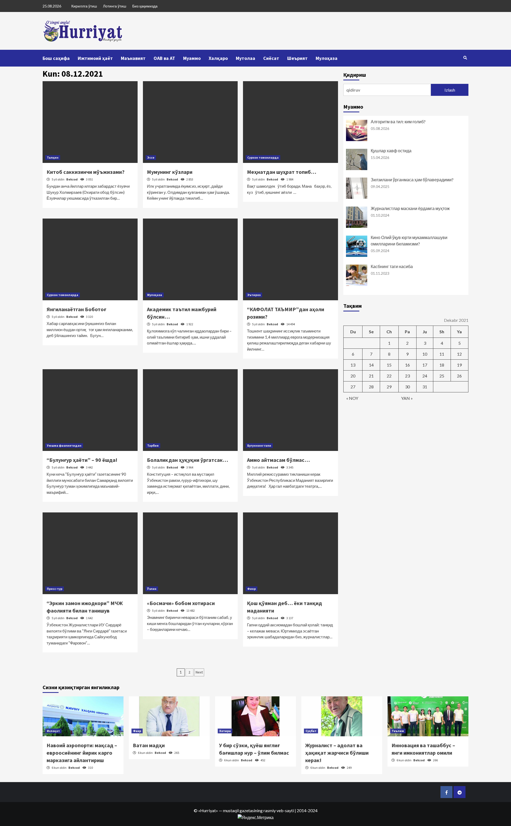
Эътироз (254, 295)
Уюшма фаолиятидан (64, 445)
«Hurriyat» (208, 810)
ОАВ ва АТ (164, 58)
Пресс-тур (54, 589)
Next (199, 672)
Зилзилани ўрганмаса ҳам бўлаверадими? (412, 179)
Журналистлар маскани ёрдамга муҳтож (410, 208)
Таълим (398, 731)
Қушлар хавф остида (391, 150)
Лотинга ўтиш (114, 6)
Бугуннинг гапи (259, 445)
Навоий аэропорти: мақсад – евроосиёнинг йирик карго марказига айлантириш (82, 752)
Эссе (150, 157)
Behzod (72, 179)
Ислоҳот (53, 731)
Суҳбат (311, 731)
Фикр (251, 589)
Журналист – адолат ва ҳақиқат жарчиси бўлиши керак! (337, 752)
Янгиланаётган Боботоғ (76, 309)
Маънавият (133, 58)
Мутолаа (245, 58)
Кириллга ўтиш (84, 6)
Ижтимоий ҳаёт (95, 58)
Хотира (225, 731)
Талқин (53, 157)
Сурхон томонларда (263, 157)
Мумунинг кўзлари (169, 172)
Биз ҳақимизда (145, 6)
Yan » (407, 398)
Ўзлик (151, 589)
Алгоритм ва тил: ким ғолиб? (398, 121)
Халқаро (218, 58)
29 (389, 386)
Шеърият (297, 58)
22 (389, 375)
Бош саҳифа (56, 58)
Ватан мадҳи (149, 745)
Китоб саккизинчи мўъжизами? (86, 172)
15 (389, 364)
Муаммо (192, 58)
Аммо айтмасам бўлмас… (278, 460)
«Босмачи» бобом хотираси (181, 603)
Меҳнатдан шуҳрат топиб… (281, 172)
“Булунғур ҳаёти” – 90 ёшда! (82, 460)
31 (424, 386)
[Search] (465, 58)
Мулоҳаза (326, 58)
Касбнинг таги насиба (392, 266)
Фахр (137, 731)
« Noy (352, 398)
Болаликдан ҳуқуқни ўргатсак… (187, 460)
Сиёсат (271, 58)
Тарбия (153, 445)
